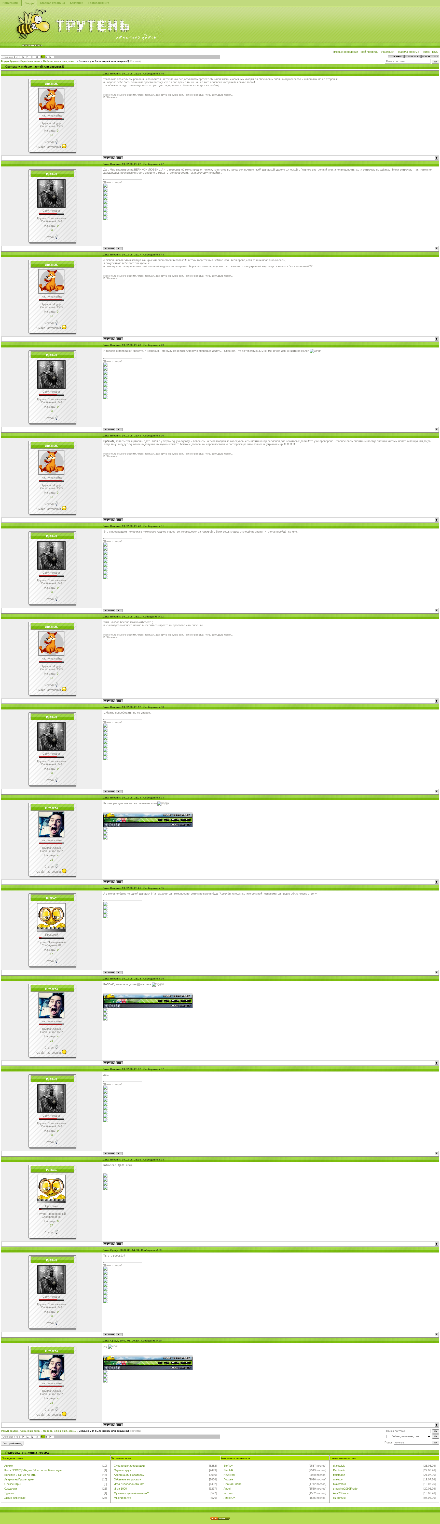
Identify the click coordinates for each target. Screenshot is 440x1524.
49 (162, 345)
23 (51, 859)
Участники (387, 51)
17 (51, 953)
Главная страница (52, 2)
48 (162, 254)
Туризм (9, 1493)
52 (162, 616)
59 (160, 1250)
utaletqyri (338, 1479)
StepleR (228, 1470)
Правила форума (408, 51)
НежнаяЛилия (232, 1484)
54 (162, 797)
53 (162, 707)
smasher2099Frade (345, 1488)
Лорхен (228, 1479)
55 (162, 888)
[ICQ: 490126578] (119, 248)
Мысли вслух (122, 1497)
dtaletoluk (339, 1465)
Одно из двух (122, 1470)
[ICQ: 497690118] (119, 157)
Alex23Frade (341, 1493)
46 (162, 73)
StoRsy (228, 1465)
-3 (51, 229)
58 (162, 1159)
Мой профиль (369, 51)
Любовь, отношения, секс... (59, 61)
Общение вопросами (127, 1479)
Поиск (426, 51)
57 (162, 1069)
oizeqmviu (339, 1497)
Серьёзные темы (30, 61)
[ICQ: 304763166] (119, 972)
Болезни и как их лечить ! (20, 1474)
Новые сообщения (346, 51)
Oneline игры (12, 1484)
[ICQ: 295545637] (119, 881)
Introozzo (229, 1493)
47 (162, 164)
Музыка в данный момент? (131, 1493)
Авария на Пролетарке (19, 1479)
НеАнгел (229, 1474)
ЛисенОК (229, 1497)
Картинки (76, 2)
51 (162, 526)
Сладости (10, 1488)
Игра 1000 (120, 1488)
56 (162, 978)
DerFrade (339, 1470)
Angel (227, 1488)
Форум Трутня (9, 61)
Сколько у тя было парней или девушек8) (104, 61)
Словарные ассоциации (129, 1465)
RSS (435, 51)
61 (51, 134)
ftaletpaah (339, 1474)
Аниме (8, 1465)
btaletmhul (339, 1484)
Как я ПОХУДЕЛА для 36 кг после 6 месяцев (33, 1470)
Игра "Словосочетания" (129, 1484)
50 (162, 435)
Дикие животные (14, 1497)
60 (160, 1340)
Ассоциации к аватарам (129, 1474)
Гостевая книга (98, 2)
